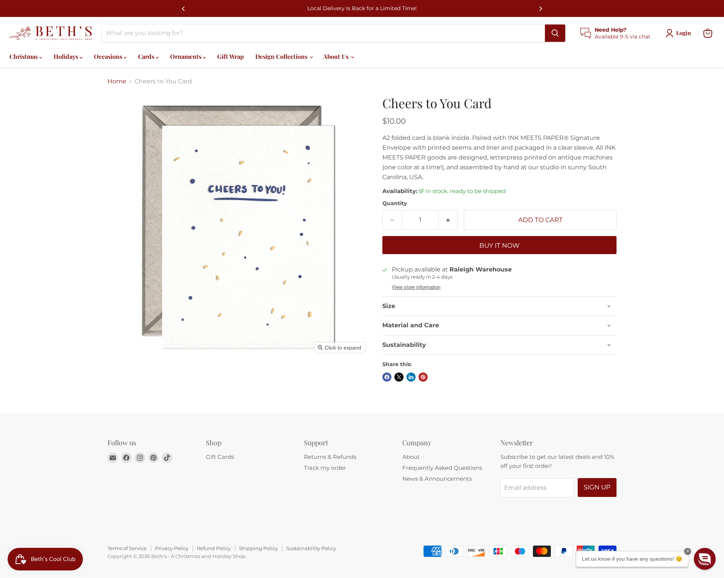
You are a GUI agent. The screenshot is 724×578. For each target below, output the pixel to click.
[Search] (555, 33)
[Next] (540, 8)
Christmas (24, 56)
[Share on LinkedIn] (411, 377)
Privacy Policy (172, 548)
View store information (416, 287)
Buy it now (499, 245)
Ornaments (186, 56)
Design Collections (282, 56)
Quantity (394, 203)
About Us (336, 56)
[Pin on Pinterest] (423, 377)
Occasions (109, 56)
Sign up (597, 487)
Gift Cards (220, 456)
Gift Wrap (230, 56)
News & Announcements (437, 478)
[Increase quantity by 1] (448, 220)
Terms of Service (127, 548)
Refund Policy (214, 548)
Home (116, 81)
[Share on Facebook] (386, 377)
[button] (705, 559)
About (411, 456)
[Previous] (183, 8)
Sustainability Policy (311, 548)
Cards (147, 56)
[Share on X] (398, 377)
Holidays (67, 56)
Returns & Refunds (330, 456)
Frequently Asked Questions (442, 467)
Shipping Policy (258, 548)
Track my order (325, 467)
